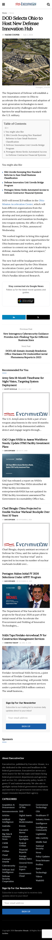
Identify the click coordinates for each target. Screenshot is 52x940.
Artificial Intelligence (8, 820)
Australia (6, 826)
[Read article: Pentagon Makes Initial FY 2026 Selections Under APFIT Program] (26, 596)
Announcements (10, 811)
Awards (5, 830)
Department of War (24, 806)
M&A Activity (42, 838)
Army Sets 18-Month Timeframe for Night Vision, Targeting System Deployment (23, 381)
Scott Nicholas (10, 389)
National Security (40, 847)
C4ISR (5, 843)
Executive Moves (23, 831)
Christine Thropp (11, 643)
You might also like (14, 131)
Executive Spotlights (23, 837)
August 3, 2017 (25, 389)
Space (38, 868)
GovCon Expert (23, 868)
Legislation (41, 834)
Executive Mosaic (22, 930)
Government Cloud (25, 874)
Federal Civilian (22, 844)
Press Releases (42, 860)
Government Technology (42, 806)
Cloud (5, 855)
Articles (5, 815)
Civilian (5, 851)
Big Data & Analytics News (7, 836)
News (11, 13)
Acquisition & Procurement (8, 806)
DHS (21, 811)
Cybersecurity (8, 865)
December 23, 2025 (25, 581)
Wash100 (40, 880)
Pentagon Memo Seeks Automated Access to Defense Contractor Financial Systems (26, 153)
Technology (41, 872)
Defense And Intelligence (8, 870)
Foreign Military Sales (25, 857)
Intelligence (41, 823)
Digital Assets (25, 815)
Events (22, 826)
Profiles (39, 864)
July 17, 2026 (22, 451)
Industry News (42, 819)
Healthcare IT (42, 815)
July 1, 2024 (28, 35)
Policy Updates (43, 856)
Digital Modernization (26, 820)
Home (4, 13)
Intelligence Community (41, 828)
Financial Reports (23, 850)
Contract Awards (6, 860)
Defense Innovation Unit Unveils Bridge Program (25, 147)
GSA (38, 811)
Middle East (41, 842)
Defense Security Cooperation (8, 879)
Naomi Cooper (12, 35)
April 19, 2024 (26, 643)
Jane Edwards (9, 451)
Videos (39, 876)
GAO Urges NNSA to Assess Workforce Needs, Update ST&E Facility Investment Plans (25, 443)
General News (25, 862)
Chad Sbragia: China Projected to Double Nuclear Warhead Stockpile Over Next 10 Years (26, 512)
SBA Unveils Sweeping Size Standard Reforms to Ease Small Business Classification (23, 138)
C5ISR (5, 847)
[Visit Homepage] (25, 4)
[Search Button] (48, 4)
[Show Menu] (3, 4)
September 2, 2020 (25, 520)
